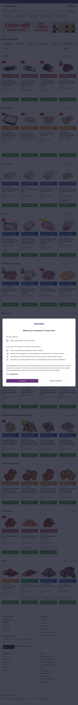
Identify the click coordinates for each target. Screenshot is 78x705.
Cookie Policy (14, 374)
